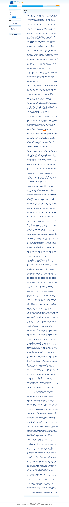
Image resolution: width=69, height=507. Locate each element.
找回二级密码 (15, 34)
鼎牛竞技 (31, 504)
